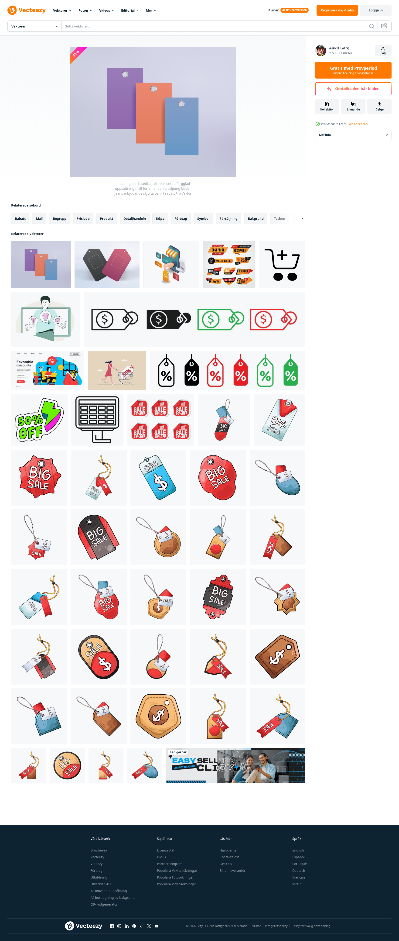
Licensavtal (165, 850)
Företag (96, 870)
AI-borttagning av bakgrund (113, 897)
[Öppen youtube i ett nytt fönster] (156, 926)
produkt (106, 218)
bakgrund (256, 218)
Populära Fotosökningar (175, 877)
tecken (279, 218)
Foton (83, 10)
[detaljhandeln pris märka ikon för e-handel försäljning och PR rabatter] (194, 319)
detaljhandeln (134, 218)
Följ (383, 53)
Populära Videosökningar (176, 884)
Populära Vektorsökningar (177, 870)
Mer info (325, 135)
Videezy (96, 864)
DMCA (162, 857)
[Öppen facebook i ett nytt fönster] (112, 926)
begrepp (59, 218)
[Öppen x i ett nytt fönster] (149, 926)
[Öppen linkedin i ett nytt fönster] (127, 926)
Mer (149, 10)
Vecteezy (97, 857)
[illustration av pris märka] (224, 420)
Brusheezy (99, 850)
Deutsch (298, 870)
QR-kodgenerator (104, 904)
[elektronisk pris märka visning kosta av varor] (97, 420)
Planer (273, 10)
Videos (104, 10)
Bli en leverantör (233, 870)
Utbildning (99, 877)
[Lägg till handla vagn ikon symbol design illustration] (282, 264)
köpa (160, 218)
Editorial (128, 10)
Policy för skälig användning (311, 926)
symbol (203, 218)
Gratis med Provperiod (353, 70)
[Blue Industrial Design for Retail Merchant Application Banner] (235, 765)
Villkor (256, 926)
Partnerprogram (169, 864)
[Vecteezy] (26, 10)
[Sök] (372, 26)
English (298, 850)
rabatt (20, 218)
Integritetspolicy (276, 926)
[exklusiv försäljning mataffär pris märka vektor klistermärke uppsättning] (229, 264)
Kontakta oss (229, 857)
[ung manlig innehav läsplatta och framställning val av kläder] (45, 319)
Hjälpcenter (229, 850)
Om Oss (226, 864)
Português (300, 864)
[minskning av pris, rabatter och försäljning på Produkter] (39, 420)
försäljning (229, 218)
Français (298, 877)
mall (39, 218)
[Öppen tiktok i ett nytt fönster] (141, 926)
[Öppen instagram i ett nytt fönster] (119, 926)
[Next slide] (298, 218)
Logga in (376, 10)
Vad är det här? (358, 124)
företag (180, 218)
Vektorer (60, 10)
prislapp (83, 218)
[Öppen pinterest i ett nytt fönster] (134, 926)
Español (298, 857)
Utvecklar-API (101, 884)
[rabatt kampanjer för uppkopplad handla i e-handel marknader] (171, 264)
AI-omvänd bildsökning (109, 891)
